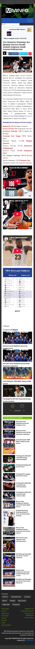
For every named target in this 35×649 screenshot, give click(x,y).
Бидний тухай (29, 608)
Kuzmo (9, 52)
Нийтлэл (5, 597)
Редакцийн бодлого (27, 611)
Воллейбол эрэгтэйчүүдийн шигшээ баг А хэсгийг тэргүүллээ (23, 555)
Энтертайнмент (6, 625)
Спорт (3, 622)
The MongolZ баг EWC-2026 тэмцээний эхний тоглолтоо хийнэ (23, 494)
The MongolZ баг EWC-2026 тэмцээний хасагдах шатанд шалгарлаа (17, 400)
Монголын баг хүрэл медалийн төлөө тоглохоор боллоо (21, 539)
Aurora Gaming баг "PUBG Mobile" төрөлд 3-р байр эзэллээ (17, 382)
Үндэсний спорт (16, 597)
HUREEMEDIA (29, 640)
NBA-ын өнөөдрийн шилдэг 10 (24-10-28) (15, 38)
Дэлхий (3, 620)
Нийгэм (3, 618)
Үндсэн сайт (9, 1)
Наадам (12, 600)
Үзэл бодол (5, 615)
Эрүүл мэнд (22, 600)
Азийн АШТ (6, 604)
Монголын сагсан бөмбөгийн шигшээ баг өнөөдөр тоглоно (15, 347)
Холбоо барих (29, 617)
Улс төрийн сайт (20, 1)
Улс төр (3, 611)
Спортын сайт (10, 4)
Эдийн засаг (5, 613)
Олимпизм (16, 604)
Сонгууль (27, 597)
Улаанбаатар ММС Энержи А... (17, 29)
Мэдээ (4, 600)
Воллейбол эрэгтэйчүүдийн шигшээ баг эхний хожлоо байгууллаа (23, 581)
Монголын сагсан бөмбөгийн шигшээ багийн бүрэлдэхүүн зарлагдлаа (16, 365)
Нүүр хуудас (5, 608)
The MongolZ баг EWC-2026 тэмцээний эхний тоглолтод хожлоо (23, 484)
